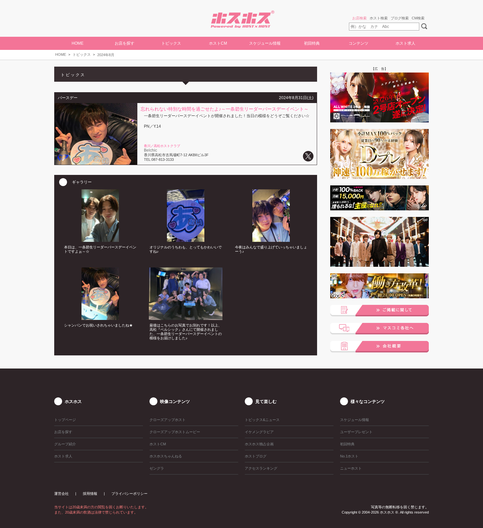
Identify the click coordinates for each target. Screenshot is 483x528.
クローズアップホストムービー (175, 432)
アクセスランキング (261, 468)
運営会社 (61, 494)
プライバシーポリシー (129, 494)
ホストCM (218, 43)
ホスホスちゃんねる (166, 456)
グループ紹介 (65, 444)
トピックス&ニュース (262, 420)
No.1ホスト (349, 456)
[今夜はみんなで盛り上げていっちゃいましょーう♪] (271, 240)
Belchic (150, 150)
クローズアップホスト (168, 420)
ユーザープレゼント (356, 432)
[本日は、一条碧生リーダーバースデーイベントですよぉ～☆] (100, 240)
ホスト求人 (405, 43)
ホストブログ (255, 456)
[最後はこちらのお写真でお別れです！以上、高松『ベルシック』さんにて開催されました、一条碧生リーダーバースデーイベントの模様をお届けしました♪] (185, 318)
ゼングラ (157, 468)
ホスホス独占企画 (259, 444)
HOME (77, 43)
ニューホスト (351, 468)
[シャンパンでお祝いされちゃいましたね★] (100, 318)
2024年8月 (105, 55)
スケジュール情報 (265, 43)
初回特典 (312, 43)
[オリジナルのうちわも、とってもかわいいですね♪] (185, 240)
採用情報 (90, 494)
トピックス (82, 54)
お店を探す (63, 432)
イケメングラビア (259, 432)
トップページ (65, 420)
